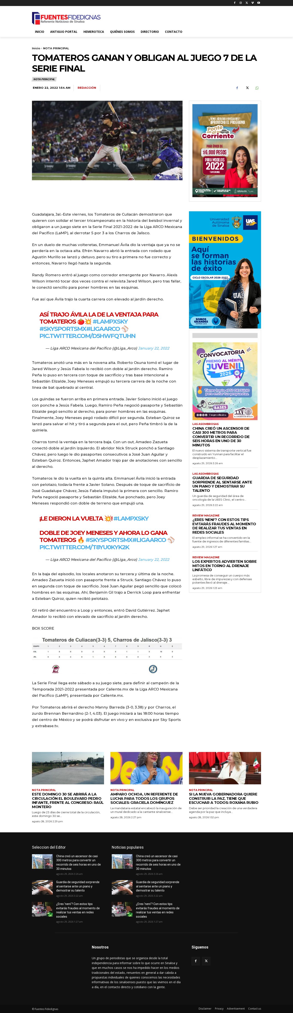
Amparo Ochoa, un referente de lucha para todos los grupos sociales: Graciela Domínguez (144, 798)
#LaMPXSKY (110, 321)
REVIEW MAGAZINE (205, 515)
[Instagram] (240, 3)
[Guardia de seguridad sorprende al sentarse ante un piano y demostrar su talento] (42, 887)
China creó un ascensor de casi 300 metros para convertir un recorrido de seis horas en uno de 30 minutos (221, 436)
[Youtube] (258, 3)
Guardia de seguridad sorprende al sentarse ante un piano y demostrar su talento (222, 484)
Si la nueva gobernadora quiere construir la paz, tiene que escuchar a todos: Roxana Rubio (223, 798)
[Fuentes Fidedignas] (66, 18)
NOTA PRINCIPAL (56, 48)
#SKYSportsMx (109, 539)
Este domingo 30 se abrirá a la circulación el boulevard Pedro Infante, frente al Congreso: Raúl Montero (68, 800)
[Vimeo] (252, 3)
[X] (246, 3)
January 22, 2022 (153, 348)
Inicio (36, 48)
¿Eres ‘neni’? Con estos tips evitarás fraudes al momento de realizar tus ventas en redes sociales (224, 526)
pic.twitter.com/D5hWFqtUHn (87, 335)
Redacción (87, 87)
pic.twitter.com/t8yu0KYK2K (84, 547)
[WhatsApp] (256, 88)
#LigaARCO (103, 328)
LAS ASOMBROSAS (205, 424)
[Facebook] (234, 3)
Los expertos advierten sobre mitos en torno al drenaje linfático (224, 565)
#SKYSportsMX (62, 328)
